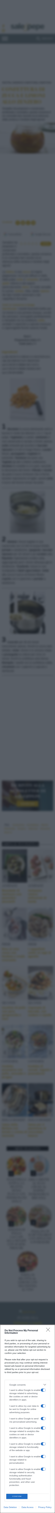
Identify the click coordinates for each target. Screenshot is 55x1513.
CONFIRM (17, 1496)
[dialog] (27, 1419)
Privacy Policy (44, 1507)
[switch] (43, 1390)
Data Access (27, 1507)
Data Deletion (10, 1507)
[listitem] (27, 1384)
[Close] (49, 1331)
